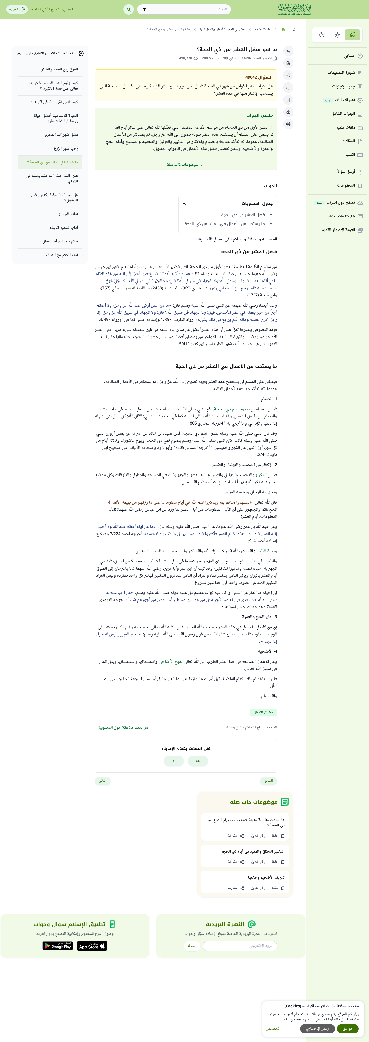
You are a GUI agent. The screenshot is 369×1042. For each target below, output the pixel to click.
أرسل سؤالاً (346, 172)
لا (173, 760)
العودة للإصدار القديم (338, 230)
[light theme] (337, 34)
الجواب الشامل (343, 114)
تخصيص (272, 1028)
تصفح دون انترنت (336, 203)
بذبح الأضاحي (171, 662)
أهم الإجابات (340, 100)
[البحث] (128, 9)
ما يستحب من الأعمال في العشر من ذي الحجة (225, 224)
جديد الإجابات (343, 86)
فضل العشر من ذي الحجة (243, 215)
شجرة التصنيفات (341, 73)
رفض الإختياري (317, 1028)
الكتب (350, 155)
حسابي (349, 56)
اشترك (192, 946)
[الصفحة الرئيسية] (282, 29)
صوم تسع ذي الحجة (231, 409)
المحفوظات (346, 186)
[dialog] (313, 1019)
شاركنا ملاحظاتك (341, 216)
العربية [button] (13, 9)
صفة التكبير (265, 551)
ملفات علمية (345, 128)
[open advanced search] (144, 9)
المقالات (348, 141)
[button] (288, 51)
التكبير (261, 475)
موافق (348, 1028)
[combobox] (187, 9)
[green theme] (352, 34)
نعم (198, 760)
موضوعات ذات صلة (182, 165)
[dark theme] (322, 34)
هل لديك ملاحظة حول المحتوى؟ (123, 727)
